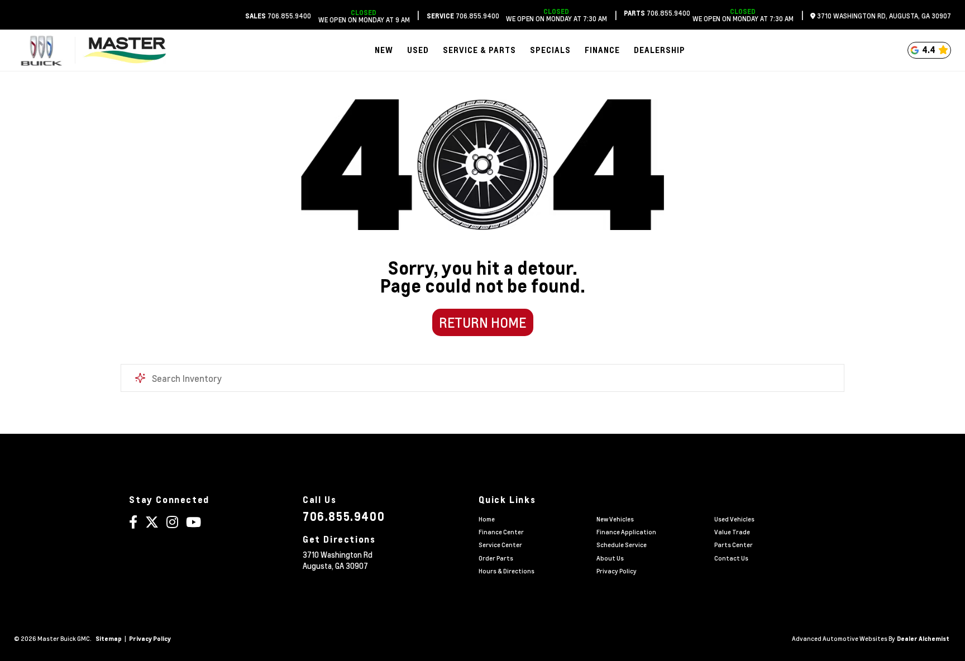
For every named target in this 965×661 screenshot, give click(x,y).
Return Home (482, 322)
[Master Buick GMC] (124, 50)
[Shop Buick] (41, 50)
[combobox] (482, 378)
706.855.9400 (278, 16)
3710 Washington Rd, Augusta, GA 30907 (883, 16)
